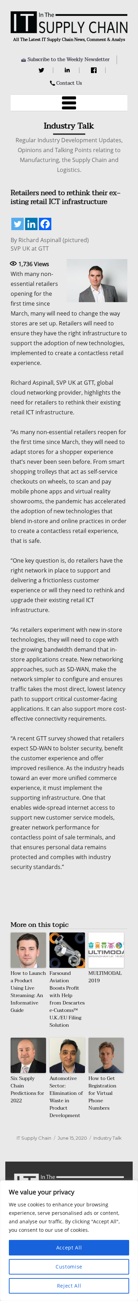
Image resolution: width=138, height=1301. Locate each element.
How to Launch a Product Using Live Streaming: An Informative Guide (28, 992)
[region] (69, 1240)
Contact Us (69, 83)
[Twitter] (42, 70)
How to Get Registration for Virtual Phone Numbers (102, 1093)
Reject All (69, 1285)
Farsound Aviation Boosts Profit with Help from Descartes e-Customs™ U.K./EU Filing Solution (67, 999)
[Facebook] (94, 70)
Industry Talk (107, 1138)
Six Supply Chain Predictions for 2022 (27, 1089)
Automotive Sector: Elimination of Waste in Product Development (66, 1097)
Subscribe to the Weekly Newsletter (69, 59)
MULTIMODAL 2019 (105, 977)
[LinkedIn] (68, 70)
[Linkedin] (31, 224)
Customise (69, 1266)
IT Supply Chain (34, 1138)
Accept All (69, 1247)
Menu (69, 103)
